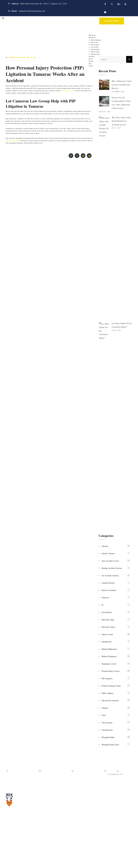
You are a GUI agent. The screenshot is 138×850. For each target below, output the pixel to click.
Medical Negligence (109, 656)
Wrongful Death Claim (110, 744)
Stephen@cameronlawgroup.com (56, 774)
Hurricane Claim (108, 619)
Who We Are (92, 35)
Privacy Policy (76, 844)
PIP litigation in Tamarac (67, 90)
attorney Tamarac (108, 553)
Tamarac (105, 708)
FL (103, 605)
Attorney (105, 546)
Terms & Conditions (91, 844)
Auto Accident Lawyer (110, 561)
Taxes (104, 715)
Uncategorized (107, 730)
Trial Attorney (107, 722)
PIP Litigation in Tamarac (13, 141)
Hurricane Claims (108, 627)
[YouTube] (105, 12)
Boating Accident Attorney (112, 568)
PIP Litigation (107, 678)
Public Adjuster (107, 693)
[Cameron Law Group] (23, 18)
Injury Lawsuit (107, 634)
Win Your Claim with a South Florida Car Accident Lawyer (121, 121)
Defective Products (109, 590)
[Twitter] (111, 4)
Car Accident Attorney (110, 575)
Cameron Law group (16, 57)
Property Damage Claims (111, 685)
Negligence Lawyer (109, 663)
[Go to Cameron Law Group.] (53, 43)
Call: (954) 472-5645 (112, 21)
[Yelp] (125, 4)
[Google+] (118, 4)
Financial (105, 597)
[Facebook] (105, 4)
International (106, 641)
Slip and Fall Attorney (110, 700)
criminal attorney (108, 583)
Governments (107, 612)
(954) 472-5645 (81, 774)
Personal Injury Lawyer (111, 671)
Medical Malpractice (109, 649)
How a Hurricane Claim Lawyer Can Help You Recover (122, 84)
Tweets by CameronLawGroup (104, 794)
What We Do (92, 37)
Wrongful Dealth (108, 737)
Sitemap (104, 844)
